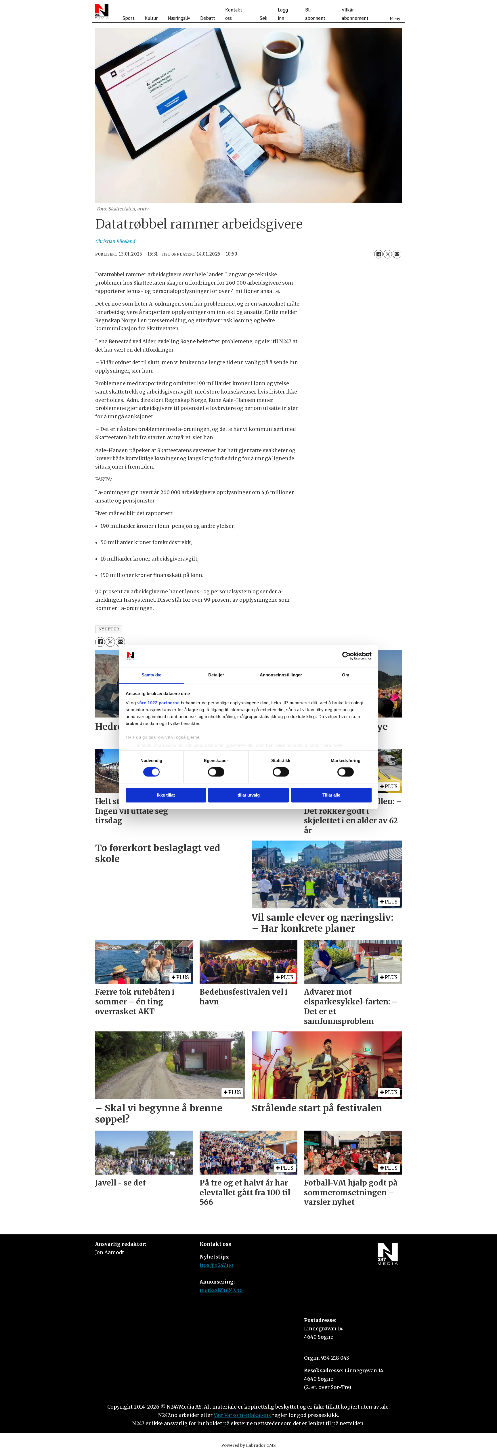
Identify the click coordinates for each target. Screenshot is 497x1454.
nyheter (108, 629)
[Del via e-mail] (397, 254)
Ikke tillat (166, 795)
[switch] (216, 772)
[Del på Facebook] (378, 254)
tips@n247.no (216, 1265)
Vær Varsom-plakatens (242, 1415)
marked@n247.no (221, 1290)
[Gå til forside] (101, 11)
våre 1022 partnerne (158, 702)
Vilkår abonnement (355, 14)
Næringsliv (179, 18)
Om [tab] (345, 674)
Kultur (151, 18)
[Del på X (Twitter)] (387, 254)
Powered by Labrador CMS (248, 1445)
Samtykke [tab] (151, 674)
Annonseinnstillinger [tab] (281, 674)
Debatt (207, 18)
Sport (129, 18)
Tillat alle (331, 795)
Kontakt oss (233, 14)
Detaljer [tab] (216, 674)
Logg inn (283, 14)
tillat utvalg (249, 795)
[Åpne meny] (395, 11)
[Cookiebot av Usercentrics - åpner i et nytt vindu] (346, 656)
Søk (263, 18)
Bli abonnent (315, 14)
